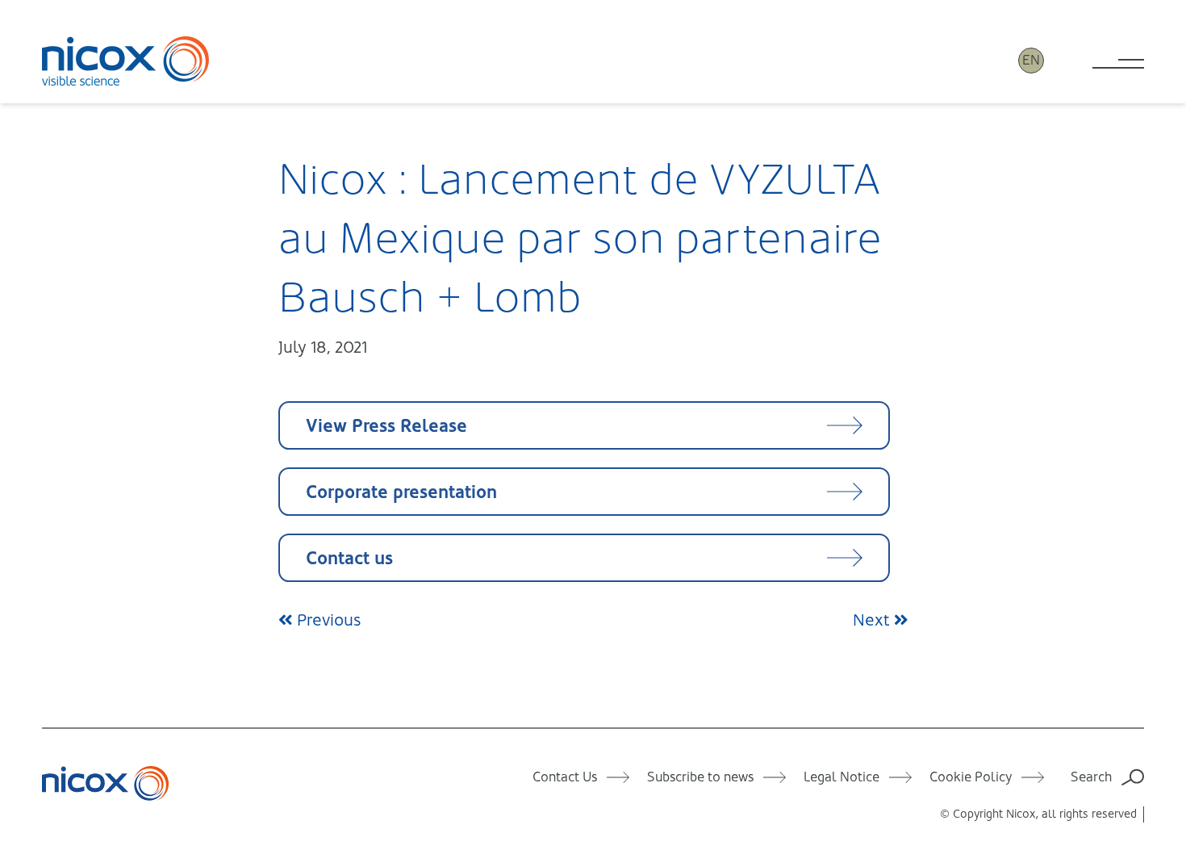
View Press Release (386, 426)
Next (873, 620)
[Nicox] (126, 61)
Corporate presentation (401, 492)
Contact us (349, 558)
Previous (327, 620)
